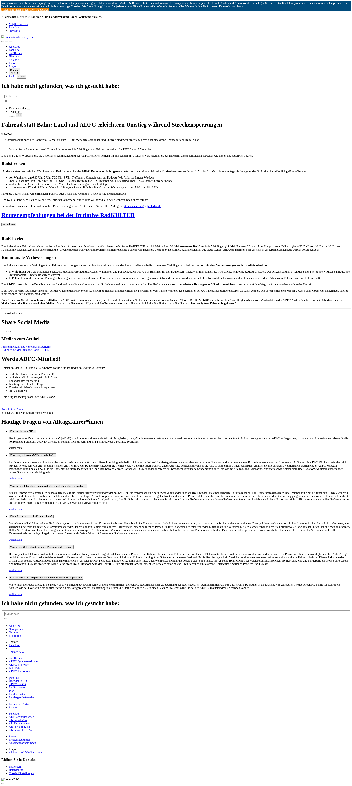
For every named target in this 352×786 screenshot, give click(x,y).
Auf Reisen (15, 53)
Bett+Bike (15, 668)
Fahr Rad (14, 49)
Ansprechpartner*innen (22, 742)
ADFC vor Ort (17, 684)
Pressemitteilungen (19, 739)
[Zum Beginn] (2, 783)
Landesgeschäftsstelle (21, 697)
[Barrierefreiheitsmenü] (2, 41)
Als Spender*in (18, 720)
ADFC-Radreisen (19, 664)
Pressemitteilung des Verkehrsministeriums (26, 346)
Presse (12, 63)
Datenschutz (16, 769)
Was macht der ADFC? (22, 431)
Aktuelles (14, 46)
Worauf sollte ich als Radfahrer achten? (31, 516)
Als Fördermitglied (20, 726)
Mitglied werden (18, 24)
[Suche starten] (5, 101)
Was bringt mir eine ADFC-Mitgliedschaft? (32, 455)
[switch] (28, 109)
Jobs (11, 690)
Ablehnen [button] (7, 9)
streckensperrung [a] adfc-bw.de (142, 206)
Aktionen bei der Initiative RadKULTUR (25, 349)
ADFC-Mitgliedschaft (21, 716)
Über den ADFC (18, 680)
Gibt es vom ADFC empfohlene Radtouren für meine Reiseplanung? (46, 577)
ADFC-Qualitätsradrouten (24, 661)
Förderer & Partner (20, 704)
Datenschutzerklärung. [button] (232, 6)
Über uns (14, 56)
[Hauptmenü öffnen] (10, 41)
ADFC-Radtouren (19, 671)
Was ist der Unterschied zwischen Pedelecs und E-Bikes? (41, 547)
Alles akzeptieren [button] (39, 9)
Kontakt (13, 707)
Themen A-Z (16, 651)
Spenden (14, 27)
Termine (13, 632)
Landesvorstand (18, 694)
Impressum (15, 766)
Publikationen (17, 687)
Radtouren (15, 635)
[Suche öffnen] (6, 41)
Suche (13, 76)
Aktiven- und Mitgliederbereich (27, 752)
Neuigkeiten (16, 629)
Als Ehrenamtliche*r (21, 723)
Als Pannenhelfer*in (20, 730)
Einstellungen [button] (21, 9)
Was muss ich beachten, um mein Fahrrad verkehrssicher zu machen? (47, 486)
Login (12, 66)
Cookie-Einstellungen (21, 773)
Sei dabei (14, 59)
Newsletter (15, 30)
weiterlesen (15, 478)
